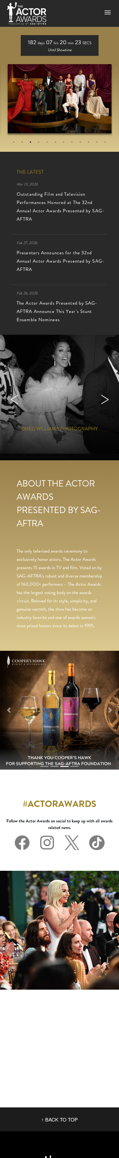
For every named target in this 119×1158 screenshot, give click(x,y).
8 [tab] (72, 142)
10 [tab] (88, 142)
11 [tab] (97, 142)
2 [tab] (22, 142)
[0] (44, 766)
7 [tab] (63, 142)
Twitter (72, 842)
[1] (54, 766)
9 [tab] (80, 142)
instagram (47, 842)
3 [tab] (30, 142)
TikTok (97, 842)
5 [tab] (47, 142)
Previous (14, 397)
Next (105, 397)
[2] (64, 766)
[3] (74, 766)
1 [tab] (14, 142)
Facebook (22, 842)
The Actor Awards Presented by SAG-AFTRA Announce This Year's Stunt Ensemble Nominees (57, 311)
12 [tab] (105, 142)
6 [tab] (55, 142)
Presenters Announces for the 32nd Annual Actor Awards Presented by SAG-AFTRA (60, 261)
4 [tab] (39, 142)
